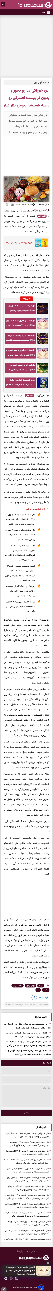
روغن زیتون (30, 985)
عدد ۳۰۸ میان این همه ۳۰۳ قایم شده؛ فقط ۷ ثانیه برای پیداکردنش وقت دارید (20, 606)
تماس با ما (31, 1251)
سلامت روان (17, 985)
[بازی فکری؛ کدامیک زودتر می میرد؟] (40, 243)
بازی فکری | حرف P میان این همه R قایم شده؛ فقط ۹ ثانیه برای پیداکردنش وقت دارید (20, 591)
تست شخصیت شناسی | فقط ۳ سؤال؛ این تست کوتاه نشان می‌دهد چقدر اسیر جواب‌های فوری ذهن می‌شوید (20, 573)
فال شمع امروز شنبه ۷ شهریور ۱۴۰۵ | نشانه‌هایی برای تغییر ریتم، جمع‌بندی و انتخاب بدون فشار (20, 519)
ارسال (26, 1113)
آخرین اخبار (41, 1127)
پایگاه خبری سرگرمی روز (38, 210)
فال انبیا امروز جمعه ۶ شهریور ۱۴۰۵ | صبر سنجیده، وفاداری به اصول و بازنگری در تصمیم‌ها (22, 368)
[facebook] (34, 998)
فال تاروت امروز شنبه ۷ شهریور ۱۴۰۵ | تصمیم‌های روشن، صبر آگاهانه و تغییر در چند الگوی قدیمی (21, 309)
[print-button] (7, 204)
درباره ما (21, 1251)
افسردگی (42, 216)
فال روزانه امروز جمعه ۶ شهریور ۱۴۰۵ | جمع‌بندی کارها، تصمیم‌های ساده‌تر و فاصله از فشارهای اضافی (26, 1214)
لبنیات (45, 990)
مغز (38, 990)
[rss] (16, 1279)
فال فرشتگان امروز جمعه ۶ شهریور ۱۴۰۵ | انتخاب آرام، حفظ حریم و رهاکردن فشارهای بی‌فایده (20, 354)
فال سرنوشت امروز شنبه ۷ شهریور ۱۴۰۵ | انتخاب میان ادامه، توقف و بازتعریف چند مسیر (20, 535)
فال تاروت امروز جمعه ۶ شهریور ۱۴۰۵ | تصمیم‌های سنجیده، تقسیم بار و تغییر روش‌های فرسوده (20, 339)
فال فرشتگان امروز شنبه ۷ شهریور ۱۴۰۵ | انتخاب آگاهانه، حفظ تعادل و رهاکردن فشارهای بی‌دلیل (20, 324)
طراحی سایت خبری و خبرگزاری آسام (25, 1287)
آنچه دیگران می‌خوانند (35, 509)
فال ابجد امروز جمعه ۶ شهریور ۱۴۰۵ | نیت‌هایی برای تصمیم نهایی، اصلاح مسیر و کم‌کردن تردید (28, 1179)
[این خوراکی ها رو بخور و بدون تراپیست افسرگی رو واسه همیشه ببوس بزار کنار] (46, 998)
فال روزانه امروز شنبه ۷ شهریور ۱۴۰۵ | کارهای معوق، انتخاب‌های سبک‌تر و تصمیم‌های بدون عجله (20, 1271)
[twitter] (40, 998)
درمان (40, 985)
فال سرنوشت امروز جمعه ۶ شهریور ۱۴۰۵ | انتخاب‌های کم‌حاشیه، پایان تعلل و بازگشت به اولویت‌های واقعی (20, 553)
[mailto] (11, 204)
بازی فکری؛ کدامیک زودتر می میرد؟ (19, 242)
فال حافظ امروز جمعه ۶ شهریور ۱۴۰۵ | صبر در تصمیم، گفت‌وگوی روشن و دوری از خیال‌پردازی (27, 1232)
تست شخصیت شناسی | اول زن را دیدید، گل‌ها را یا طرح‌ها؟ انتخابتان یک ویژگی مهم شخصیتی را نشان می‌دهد (20, 383)
